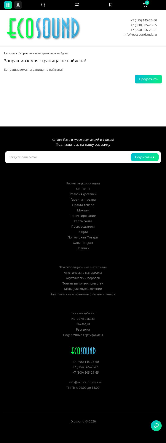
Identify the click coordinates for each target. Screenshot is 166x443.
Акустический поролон (83, 278)
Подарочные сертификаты (83, 335)
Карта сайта (83, 221)
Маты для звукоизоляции (83, 289)
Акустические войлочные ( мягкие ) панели (83, 294)
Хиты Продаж (83, 243)
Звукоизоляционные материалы (83, 267)
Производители (83, 226)
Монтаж (83, 210)
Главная (9, 53)
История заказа (83, 319)
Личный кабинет (83, 313)
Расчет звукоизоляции (83, 183)
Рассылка (83, 329)
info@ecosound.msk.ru (140, 34)
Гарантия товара (83, 199)
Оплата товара (83, 205)
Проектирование (83, 216)
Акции (83, 232)
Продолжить (148, 79)
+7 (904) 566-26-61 (144, 30)
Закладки (83, 324)
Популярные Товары (83, 237)
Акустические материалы (83, 272)
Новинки (83, 248)
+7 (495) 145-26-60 (144, 20)
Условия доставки (83, 194)
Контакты (83, 189)
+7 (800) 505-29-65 (144, 25)
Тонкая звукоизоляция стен (83, 283)
